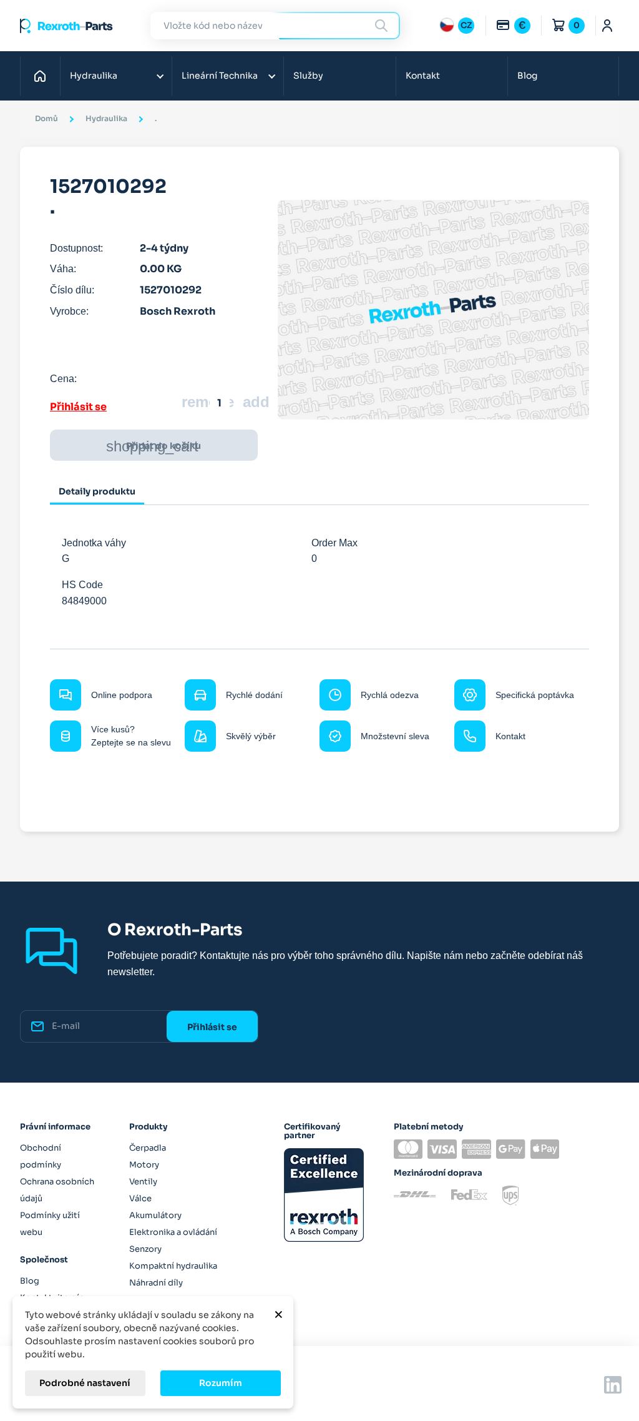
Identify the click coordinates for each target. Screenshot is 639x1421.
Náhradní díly (156, 1282)
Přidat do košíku (153, 446)
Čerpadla (147, 1148)
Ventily (143, 1181)
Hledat (383, 25)
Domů (43, 75)
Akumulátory (155, 1215)
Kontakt (423, 75)
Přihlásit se (78, 406)
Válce (140, 1198)
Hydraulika (93, 75)
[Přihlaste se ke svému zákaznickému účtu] (607, 25)
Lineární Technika (220, 75)
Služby (308, 75)
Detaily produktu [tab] (97, 491)
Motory (144, 1164)
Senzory (145, 1249)
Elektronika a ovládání (173, 1232)
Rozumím (220, 1383)
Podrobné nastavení (84, 1383)
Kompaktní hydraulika (173, 1266)
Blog (527, 75)
